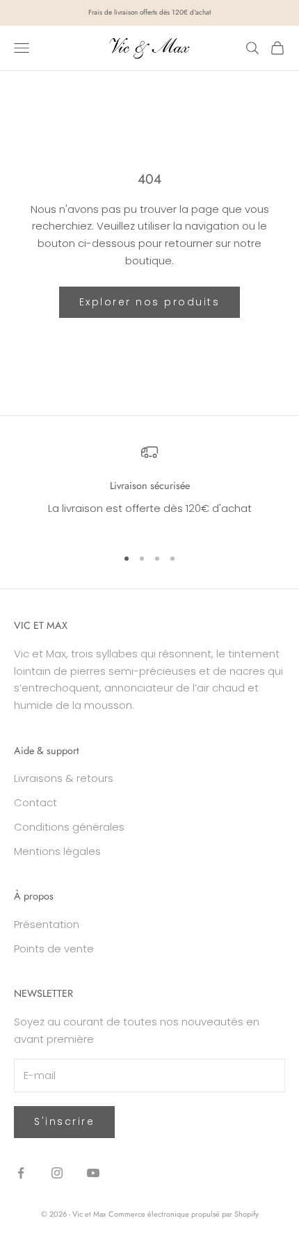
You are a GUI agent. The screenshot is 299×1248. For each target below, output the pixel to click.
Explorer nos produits (149, 302)
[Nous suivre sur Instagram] (57, 1173)
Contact (35, 802)
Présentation (46, 924)
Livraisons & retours (63, 778)
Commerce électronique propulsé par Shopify (183, 1213)
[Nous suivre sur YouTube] (93, 1173)
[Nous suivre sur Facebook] (21, 1173)
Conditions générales (69, 826)
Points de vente (54, 948)
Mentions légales (57, 851)
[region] (149, 489)
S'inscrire (64, 1121)
